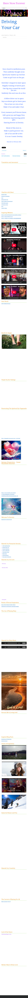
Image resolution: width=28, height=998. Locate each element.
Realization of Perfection (6, 739)
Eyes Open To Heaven (6, 556)
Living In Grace (4, 740)
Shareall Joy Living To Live (6, 519)
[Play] (3, 235)
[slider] (24, 643)
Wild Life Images (4, 203)
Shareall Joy (6, 35)
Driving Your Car (5, 547)
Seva (2, 197)
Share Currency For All (5, 901)
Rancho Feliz (4, 194)
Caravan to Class (4, 204)
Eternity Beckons (16, 155)
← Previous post (3, 150)
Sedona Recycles (4, 199)
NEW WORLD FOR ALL (5, 303)
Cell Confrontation (5, 155)
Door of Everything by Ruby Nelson (8, 604)
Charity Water (4, 208)
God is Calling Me (5, 550)
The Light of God (5, 552)
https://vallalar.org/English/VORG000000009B (11, 218)
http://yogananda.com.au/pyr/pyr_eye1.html (10, 438)
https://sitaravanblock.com (7, 216)
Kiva (2, 206)
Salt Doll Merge (5, 555)
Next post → (25, 150)
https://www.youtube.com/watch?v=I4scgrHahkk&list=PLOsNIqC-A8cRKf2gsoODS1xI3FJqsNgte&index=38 (9, 494)
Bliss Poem (4, 553)
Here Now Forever (14, 3)
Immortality (5, 37)
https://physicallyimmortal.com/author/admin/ (11, 214)
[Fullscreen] (25, 235)
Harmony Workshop (5, 196)
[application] (14, 230)
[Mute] (23, 235)
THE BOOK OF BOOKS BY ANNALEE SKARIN (10, 606)
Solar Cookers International (7, 201)
